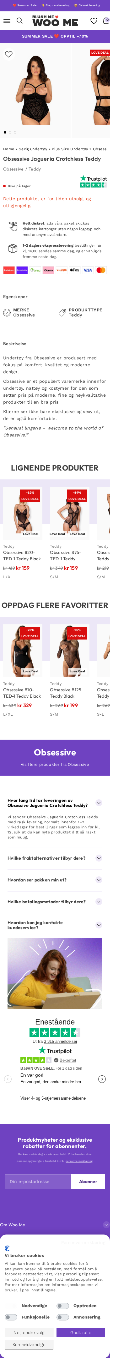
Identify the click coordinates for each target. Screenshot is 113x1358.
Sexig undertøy (33, 149)
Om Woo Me (12, 1225)
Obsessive (13, 169)
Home (8, 149)
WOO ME (55, 23)
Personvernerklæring (83, 1242)
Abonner (88, 1181)
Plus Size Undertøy (70, 149)
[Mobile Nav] (7, 21)
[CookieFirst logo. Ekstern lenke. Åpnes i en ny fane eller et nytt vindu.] (7, 1248)
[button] (5, 132)
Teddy (35, 169)
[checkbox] (11, 1306)
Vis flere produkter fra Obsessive (55, 764)
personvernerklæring (79, 1161)
